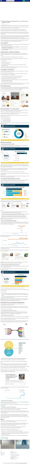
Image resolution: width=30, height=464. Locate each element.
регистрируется (9, 293)
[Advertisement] (15, 4)
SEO (3, 438)
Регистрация (27, 0)
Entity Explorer (9, 320)
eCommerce (6, 438)
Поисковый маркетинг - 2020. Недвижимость (20, 448)
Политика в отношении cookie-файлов (15, 454)
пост (8, 370)
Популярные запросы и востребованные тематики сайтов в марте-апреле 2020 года (6, 447)
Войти (24, 0)
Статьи (1, 438)
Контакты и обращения (13, 456)
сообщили (9, 165)
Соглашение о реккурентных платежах (15, 455)
